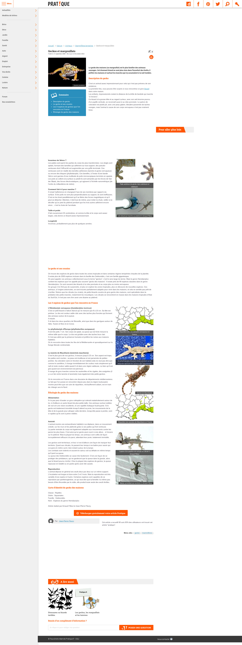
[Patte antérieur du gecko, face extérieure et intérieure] (134, 173)
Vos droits (6, 72)
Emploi (5, 61)
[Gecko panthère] (67, 72)
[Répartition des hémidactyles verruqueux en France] (134, 321)
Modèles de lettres (9, 15)
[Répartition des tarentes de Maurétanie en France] (134, 408)
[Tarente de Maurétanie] (134, 379)
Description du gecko (61, 101)
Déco (4, 30)
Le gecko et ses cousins (62, 104)
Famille (5, 40)
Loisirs (5, 82)
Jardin (4, 35)
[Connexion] (237, 4)
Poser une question (139, 627)
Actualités (6, 10)
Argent (5, 56)
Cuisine (5, 77)
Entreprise (6, 67)
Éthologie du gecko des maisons (66, 112)
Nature (5, 88)
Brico (4, 24)
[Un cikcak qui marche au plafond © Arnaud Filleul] (134, 202)
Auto (4, 51)
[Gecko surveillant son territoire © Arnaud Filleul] (134, 469)
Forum (4, 97)
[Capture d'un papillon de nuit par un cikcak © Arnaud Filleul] (134, 440)
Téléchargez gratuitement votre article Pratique (102, 513)
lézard (146, 89)
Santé (4, 46)
